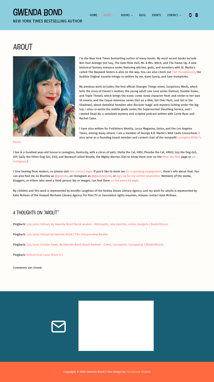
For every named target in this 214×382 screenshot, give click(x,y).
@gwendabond (101, 176)
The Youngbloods (183, 72)
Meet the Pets (171, 157)
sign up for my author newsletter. (139, 176)
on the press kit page (124, 180)
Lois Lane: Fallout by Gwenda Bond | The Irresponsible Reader (67, 234)
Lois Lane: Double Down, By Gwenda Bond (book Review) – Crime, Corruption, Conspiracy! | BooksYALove (94, 244)
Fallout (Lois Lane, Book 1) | (44, 255)
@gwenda (61, 176)
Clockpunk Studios (138, 372)
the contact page (81, 171)
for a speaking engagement (144, 171)
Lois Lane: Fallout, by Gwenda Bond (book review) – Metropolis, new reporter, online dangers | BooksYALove (97, 224)
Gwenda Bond (37, 12)
